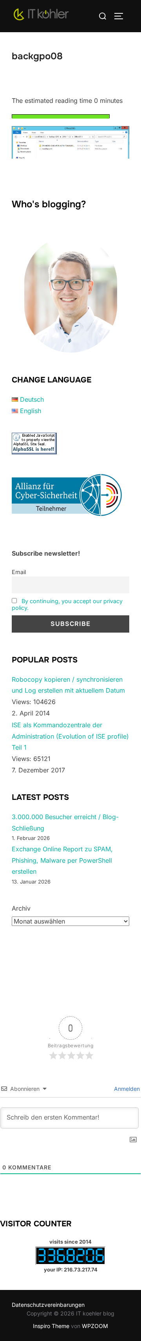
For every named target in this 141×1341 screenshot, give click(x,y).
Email (19, 572)
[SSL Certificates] (34, 452)
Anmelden (126, 1088)
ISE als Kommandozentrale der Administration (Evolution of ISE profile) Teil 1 (70, 736)
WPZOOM (95, 1326)
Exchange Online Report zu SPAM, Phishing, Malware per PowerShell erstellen (62, 860)
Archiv (21, 908)
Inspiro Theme (51, 1326)
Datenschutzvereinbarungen (48, 1304)
